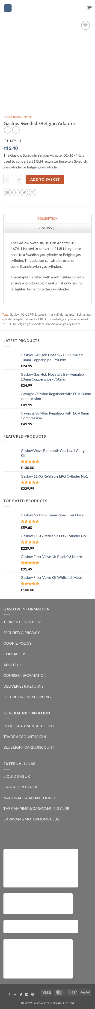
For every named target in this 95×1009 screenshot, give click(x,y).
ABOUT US (12, 664)
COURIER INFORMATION (24, 675)
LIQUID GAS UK (16, 776)
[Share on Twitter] (24, 192)
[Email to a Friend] (32, 192)
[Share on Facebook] (16, 192)
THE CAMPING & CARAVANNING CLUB (36, 808)
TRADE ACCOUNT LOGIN (24, 736)
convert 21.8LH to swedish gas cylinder (51, 319)
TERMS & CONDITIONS (22, 621)
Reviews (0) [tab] (48, 228)
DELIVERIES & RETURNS (23, 686)
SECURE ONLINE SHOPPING (27, 697)
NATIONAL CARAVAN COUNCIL (30, 798)
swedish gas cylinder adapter (56, 314)
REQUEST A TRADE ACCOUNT (28, 726)
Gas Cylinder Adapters (17, 117)
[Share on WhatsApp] (8, 192)
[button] (8, 8)
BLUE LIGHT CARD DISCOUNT (28, 747)
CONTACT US (14, 654)
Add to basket (45, 179)
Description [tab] (47, 218)
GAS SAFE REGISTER (20, 787)
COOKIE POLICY (17, 643)
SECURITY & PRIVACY (21, 632)
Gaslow (15, 314)
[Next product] (7, 130)
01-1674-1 (28, 314)
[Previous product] (15, 130)
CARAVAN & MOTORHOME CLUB (31, 819)
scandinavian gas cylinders (62, 324)
